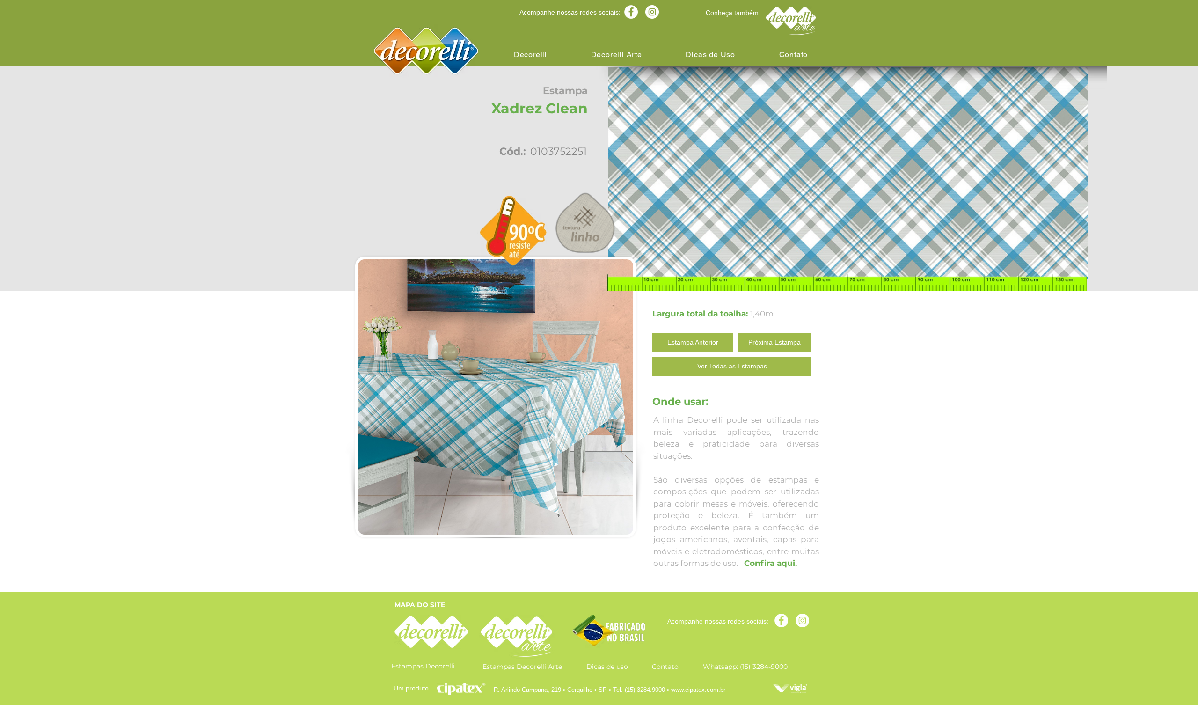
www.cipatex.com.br (698, 689)
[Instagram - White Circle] (652, 12)
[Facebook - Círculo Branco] (631, 12)
